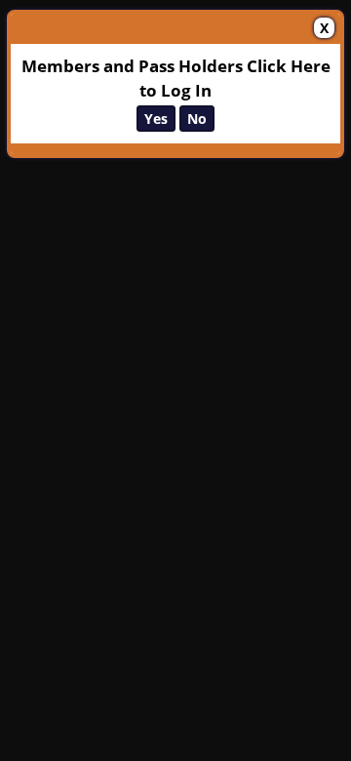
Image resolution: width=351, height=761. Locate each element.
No (197, 118)
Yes (156, 118)
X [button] (324, 28)
